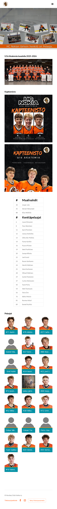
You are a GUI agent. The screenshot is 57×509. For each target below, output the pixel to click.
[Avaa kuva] (28, 118)
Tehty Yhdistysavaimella (37, 500)
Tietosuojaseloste (11, 500)
